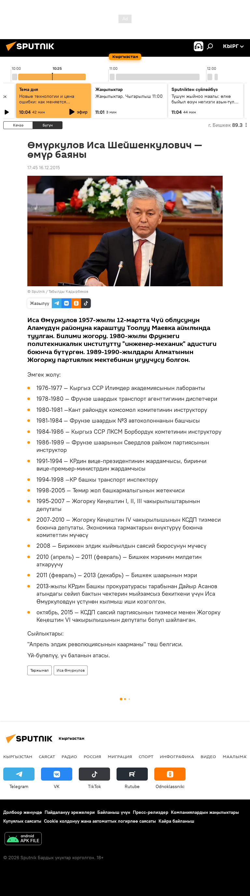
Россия (92, 756)
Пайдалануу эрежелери (70, 812)
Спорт (146, 756)
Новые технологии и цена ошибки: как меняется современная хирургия (46, 101)
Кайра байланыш (176, 821)
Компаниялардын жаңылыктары (205, 812)
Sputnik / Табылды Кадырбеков (60, 291)
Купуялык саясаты (22, 821)
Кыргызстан (17, 756)
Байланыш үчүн (113, 812)
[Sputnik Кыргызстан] (32, 52)
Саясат (47, 756)
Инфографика (177, 756)
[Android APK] (23, 839)
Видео (208, 756)
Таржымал (39, 670)
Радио (69, 756)
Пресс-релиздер (150, 812)
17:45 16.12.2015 (43, 168)
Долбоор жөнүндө (22, 812)
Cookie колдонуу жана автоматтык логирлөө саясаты (100, 821)
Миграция (120, 756)
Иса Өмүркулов (71, 670)
